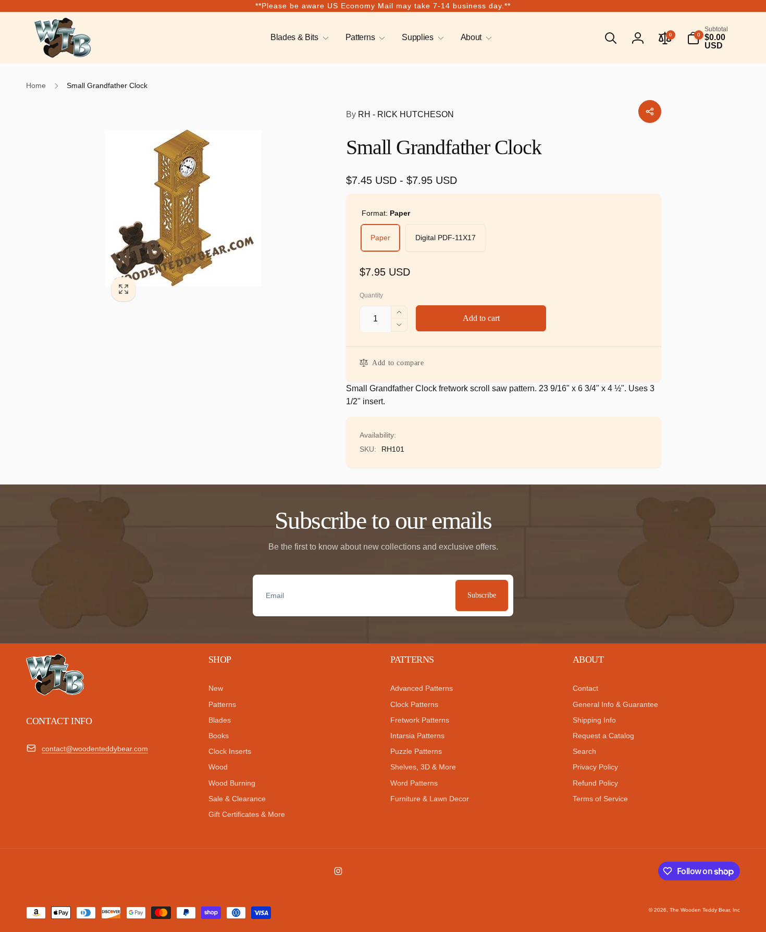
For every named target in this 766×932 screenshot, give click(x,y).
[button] (297, 37)
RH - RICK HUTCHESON (400, 114)
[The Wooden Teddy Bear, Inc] (55, 692)
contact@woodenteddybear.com (95, 748)
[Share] (649, 111)
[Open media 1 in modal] (205, 208)
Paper (380, 237)
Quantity (371, 295)
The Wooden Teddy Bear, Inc (705, 910)
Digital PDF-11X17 (445, 237)
